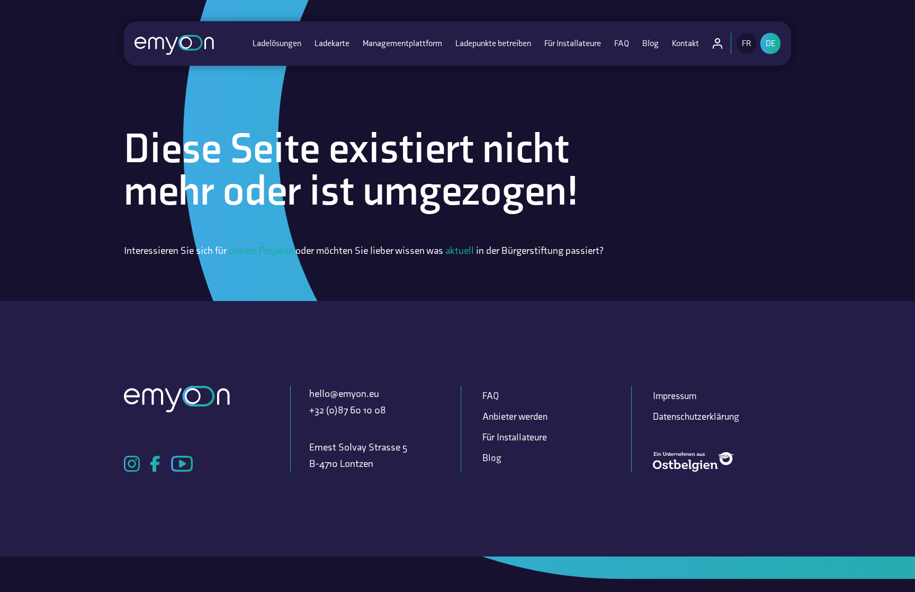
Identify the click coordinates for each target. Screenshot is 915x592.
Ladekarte (332, 43)
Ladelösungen (277, 43)
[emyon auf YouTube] (182, 464)
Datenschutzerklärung (696, 416)
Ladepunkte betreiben (493, 43)
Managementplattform (402, 43)
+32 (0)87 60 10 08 (347, 410)
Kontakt (685, 43)
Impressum (674, 396)
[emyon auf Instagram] (132, 464)
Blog (650, 43)
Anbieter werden (515, 416)
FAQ (621, 43)
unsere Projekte (261, 250)
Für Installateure (572, 43)
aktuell (459, 250)
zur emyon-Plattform (720, 46)
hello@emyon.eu (344, 393)
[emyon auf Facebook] (155, 464)
